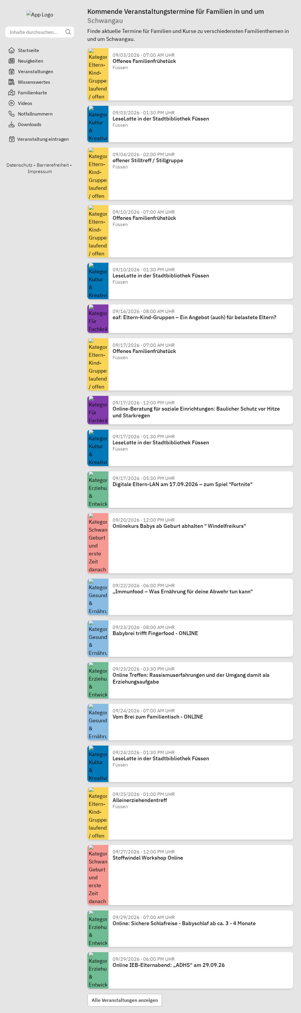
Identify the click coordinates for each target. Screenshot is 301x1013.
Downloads (29, 124)
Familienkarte (32, 93)
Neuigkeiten (30, 61)
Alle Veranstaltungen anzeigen (125, 1000)
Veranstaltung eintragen (43, 139)
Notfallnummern (35, 114)
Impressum (40, 171)
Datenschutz (19, 165)
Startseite (28, 50)
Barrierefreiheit (53, 165)
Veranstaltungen (35, 71)
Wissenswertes (34, 82)
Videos (25, 103)
